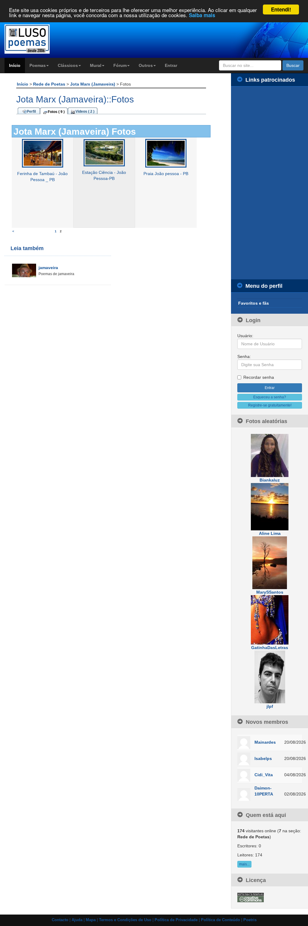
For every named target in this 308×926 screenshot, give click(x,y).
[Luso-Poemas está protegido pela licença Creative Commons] (250, 897)
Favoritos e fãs (253, 303)
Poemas (37, 65)
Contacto (60, 920)
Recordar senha (258, 377)
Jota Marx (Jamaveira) (93, 84)
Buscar (293, 65)
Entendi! (281, 9)
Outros (146, 65)
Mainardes (265, 742)
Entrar (171, 65)
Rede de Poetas (49, 84)
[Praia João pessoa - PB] (165, 153)
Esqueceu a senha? (269, 397)
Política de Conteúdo (220, 920)
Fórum (120, 65)
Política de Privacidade (176, 920)
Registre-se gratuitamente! (269, 405)
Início (14, 65)
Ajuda (77, 920)
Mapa (91, 920)
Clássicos (68, 65)
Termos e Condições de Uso (125, 920)
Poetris (250, 920)
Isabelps (263, 758)
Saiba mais (202, 15)
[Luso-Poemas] (38, 39)
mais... (244, 864)
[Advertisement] (269, 183)
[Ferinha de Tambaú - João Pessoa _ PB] (42, 153)
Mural (95, 65)
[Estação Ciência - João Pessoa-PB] (104, 152)
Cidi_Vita (263, 774)
